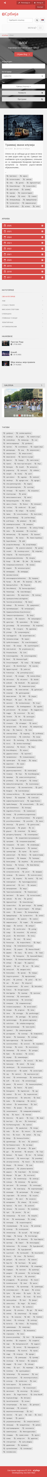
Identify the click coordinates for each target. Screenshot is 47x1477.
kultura (36, 1391)
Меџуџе (9, 700)
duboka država (35, 676)
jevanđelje (38, 1158)
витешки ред (10, 534)
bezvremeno (33, 1047)
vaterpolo (23, 470)
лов (36, 1374)
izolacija (9, 1182)
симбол (35, 919)
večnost (9, 1104)
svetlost (9, 1094)
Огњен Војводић (12, 663)
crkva (19, 1256)
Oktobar (20, 1165)
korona (19, 1276)
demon (33, 1101)
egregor (37, 480)
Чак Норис (22, 1263)
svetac (8, 939)
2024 (9, 237)
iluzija (32, 1064)
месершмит (10, 919)
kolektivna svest (11, 1283)
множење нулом (24, 568)
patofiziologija (33, 1013)
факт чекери (14, 189)
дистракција (24, 1192)
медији (8, 1364)
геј (7, 1317)
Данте (21, 1118)
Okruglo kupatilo (23, 990)
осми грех (34, 797)
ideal (25, 1283)
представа (21, 797)
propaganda (10, 1280)
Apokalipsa (39, 1337)
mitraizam (37, 504)
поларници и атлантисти (14, 565)
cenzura (30, 1061)
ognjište (39, 706)
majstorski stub (32, 1094)
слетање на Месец (12, 794)
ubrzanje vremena (12, 1162)
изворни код (37, 727)
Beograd (9, 791)
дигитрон (36, 1405)
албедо (8, 963)
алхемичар (10, 1286)
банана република (35, 1084)
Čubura (8, 990)
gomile (21, 183)
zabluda (28, 179)
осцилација (10, 868)
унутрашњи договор (13, 1421)
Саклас (21, 538)
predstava (9, 781)
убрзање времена (26, 1168)
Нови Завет (22, 1172)
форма (19, 1108)
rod (36, 440)
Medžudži (21, 683)
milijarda (9, 555)
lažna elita (27, 1098)
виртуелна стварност (13, 1061)
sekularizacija (10, 1233)
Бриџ (25, 1405)
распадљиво (10, 1034)
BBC (28, 1317)
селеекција (37, 1185)
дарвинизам (10, 1445)
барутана (25, 534)
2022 (9, 248)
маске (34, 723)
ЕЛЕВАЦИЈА (6, 314)
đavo (40, 1061)
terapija (9, 1010)
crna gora (20, 629)
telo (20, 1121)
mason (36, 1280)
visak (8, 1307)
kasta (8, 1101)
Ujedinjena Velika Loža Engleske (17, 598)
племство (18, 1317)
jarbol (30, 980)
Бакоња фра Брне (28, 588)
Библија (40, 1155)
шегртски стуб (11, 1071)
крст (18, 1367)
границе (34, 848)
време (8, 1037)
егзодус (36, 1192)
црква (34, 1263)
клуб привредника (12, 1428)
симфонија (26, 1327)
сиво (30, 1415)
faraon (27, 1162)
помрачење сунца (28, 686)
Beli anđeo (38, 986)
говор (26, 663)
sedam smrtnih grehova (27, 777)
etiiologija (19, 1013)
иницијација (10, 1351)
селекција (23, 1185)
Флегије (28, 1115)
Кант (24, 1300)
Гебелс (21, 1324)
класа (8, 1077)
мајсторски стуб (32, 1074)
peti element (10, 710)
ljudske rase (23, 1381)
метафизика (10, 1202)
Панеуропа (20, 956)
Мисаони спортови (10, 309)
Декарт (34, 1300)
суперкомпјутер (23, 632)
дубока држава (24, 693)
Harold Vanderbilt (12, 1401)
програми (9, 841)
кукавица (24, 868)
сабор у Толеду (38, 528)
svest (20, 1206)
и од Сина (33, 531)
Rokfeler (39, 1317)
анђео (18, 1293)
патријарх (9, 1266)
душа (33, 1148)
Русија (8, 582)
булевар (35, 1357)
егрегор (9, 1357)
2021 (9, 254)
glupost (8, 831)
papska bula (23, 1128)
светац (30, 953)
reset (8, 878)
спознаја (24, 1246)
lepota (35, 1351)
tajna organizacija (12, 1040)
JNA (27, 561)
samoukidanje (25, 625)
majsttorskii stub (11, 1098)
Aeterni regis (24, 1158)
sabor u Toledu (11, 504)
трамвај (27, 189)
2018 (9, 271)
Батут (32, 615)
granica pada (10, 828)
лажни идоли (24, 996)
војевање (24, 1445)
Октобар (35, 1172)
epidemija (35, 1270)
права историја (38, 855)
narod (8, 740)
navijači (8, 474)
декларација (10, 450)
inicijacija (20, 1354)
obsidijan (25, 710)
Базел (8, 646)
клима (8, 1438)
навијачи (34, 1361)
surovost (27, 1044)
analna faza (10, 747)
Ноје (20, 774)
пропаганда (24, 1286)
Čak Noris (30, 1256)
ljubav (30, 1088)
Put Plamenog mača (13, 1125)
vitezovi (27, 1131)
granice (21, 824)
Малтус (23, 855)
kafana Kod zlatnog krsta (14, 784)
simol (8, 929)
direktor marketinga (23, 743)
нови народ (21, 1189)
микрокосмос (34, 450)
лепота (19, 1347)
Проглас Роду (17, 342)
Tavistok (9, 716)
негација (9, 491)
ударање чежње (12, 754)
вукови (23, 973)
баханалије (21, 1037)
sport (30, 474)
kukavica (22, 875)
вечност (20, 1084)
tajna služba (28, 1040)
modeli (8, 551)
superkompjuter (33, 646)
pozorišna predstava (23, 818)
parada (8, 1310)
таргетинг (27, 754)
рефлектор (10, 470)
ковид (33, 1219)
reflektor (36, 470)
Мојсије (9, 1175)
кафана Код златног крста (15, 801)
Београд (28, 808)
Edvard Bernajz (15, 186)
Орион (8, 464)
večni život (9, 1023)
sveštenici (29, 1307)
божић (21, 467)
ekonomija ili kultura (30, 1378)
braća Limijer (10, 787)
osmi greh (22, 781)
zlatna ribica (10, 1303)
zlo (33, 828)
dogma (29, 484)
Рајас (8, 956)
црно (20, 1415)
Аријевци (9, 777)
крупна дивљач (24, 1371)
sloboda (23, 1050)
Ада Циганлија (30, 976)
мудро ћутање (35, 801)
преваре (9, 1418)
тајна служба (30, 1027)
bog (38, 1135)
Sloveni (22, 747)
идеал (27, 1290)
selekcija (35, 1179)
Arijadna (19, 878)
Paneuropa (10, 942)
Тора (41, 1152)
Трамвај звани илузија (20, 144)
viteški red (21, 507)
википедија (10, 1408)
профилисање (11, 757)
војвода (37, 663)
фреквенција (10, 1142)
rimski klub (21, 831)
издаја (8, 926)
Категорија (6, 71)
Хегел (39, 1297)
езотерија (9, 1222)
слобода (34, 1037)
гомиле (33, 196)
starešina (9, 1340)
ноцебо (35, 1195)
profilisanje (39, 733)
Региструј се (25, 3)
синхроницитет (11, 1111)
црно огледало (11, 720)
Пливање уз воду (9, 318)
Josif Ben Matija (30, 518)
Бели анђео (10, 973)
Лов (3, 301)
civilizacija (21, 1320)
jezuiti (8, 936)
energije (21, 676)
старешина (10, 1334)
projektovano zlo (28, 649)
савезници (10, 706)
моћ (7, 1081)
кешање (9, 619)
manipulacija (10, 1216)
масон (35, 1283)
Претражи (22, 99)
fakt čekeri (13, 176)
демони (21, 1418)
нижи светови (23, 690)
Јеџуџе (34, 696)
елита (23, 196)
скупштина (10, 858)
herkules (21, 605)
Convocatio (10, 1158)
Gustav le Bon (30, 186)
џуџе (20, 700)
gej (31, 1310)
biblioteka (24, 1239)
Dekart (33, 1303)
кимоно (34, 1260)
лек (7, 1219)
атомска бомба (28, 804)
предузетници (24, 1425)
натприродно (29, 609)
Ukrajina (32, 558)
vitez (18, 939)
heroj (32, 936)
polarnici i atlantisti (25, 548)
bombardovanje (24, 703)
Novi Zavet (39, 1162)
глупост (35, 851)
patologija (22, 1017)
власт (41, 1367)
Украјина (35, 578)
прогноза (36, 993)
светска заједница (12, 443)
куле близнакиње (12, 808)
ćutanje (34, 781)
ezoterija (9, 1229)
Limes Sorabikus (22, 514)
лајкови (12, 193)
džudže (36, 679)
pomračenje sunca (26, 673)
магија (25, 727)
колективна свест (12, 1290)
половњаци (27, 1448)
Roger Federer (22, 1394)
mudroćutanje (34, 784)
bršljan (21, 511)
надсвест (22, 491)
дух (7, 1152)
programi (39, 818)
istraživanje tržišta (36, 740)
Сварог (21, 1243)
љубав (25, 1071)
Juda (30, 1165)
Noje (33, 747)
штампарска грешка (13, 524)
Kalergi (8, 946)
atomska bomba (27, 787)
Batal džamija (34, 865)
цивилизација (11, 1327)
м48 (18, 582)
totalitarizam (31, 811)
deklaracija (24, 440)
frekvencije (10, 673)
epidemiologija (11, 1020)
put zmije (9, 1128)
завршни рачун (30, 203)
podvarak (22, 1273)
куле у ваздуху (27, 1442)
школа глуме (37, 1071)
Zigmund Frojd (35, 183)
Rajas (38, 942)
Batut (30, 602)
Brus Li (8, 1256)
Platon (8, 1108)
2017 (9, 277)
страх (30, 1108)
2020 (9, 260)
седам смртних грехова (34, 794)
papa (33, 507)
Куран (20, 1155)
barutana (9, 511)
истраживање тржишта (14, 767)
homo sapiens (11, 1384)
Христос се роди (27, 457)
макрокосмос (11, 453)
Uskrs (30, 700)
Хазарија (23, 858)
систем (30, 1054)
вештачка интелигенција (14, 1411)
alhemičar (31, 1276)
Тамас (41, 953)
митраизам (19, 531)
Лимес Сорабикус (36, 538)
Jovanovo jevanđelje (13, 1337)
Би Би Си (9, 1324)
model (8, 1179)
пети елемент (27, 720)
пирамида (29, 1367)
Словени (9, 774)
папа (8, 531)
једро (19, 963)
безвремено (38, 1034)
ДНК (23, 541)
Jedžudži (9, 683)
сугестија (30, 487)
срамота (23, 919)
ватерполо (33, 467)
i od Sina (9, 507)
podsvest (31, 1206)
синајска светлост (33, 1421)
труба (29, 1293)
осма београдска (31, 642)
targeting (26, 733)
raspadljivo (39, 1044)
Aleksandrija (10, 1239)
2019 (9, 266)
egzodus (34, 1182)
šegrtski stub (25, 1091)
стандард (9, 1435)
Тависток (19, 730)
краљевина (23, 622)
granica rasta (35, 824)
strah (8, 818)
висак (40, 1310)
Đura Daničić (39, 1253)
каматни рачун (11, 1431)
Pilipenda (27, 585)
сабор (37, 966)
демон (8, 1084)
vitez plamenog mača (13, 484)
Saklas (8, 514)
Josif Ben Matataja (12, 518)
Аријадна (39, 872)
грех (41, 804)
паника (32, 565)
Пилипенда (10, 592)
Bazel (8, 659)
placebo (18, 1212)
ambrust (33, 932)
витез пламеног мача (13, 497)
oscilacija (9, 875)
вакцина (30, 1152)
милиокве (23, 528)
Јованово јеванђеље (13, 1330)
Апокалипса (31, 1330)
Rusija (8, 561)
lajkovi (25, 176)
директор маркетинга (13, 770)
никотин (9, 1415)
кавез (22, 845)
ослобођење (22, 447)
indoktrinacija (21, 1179)
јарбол (8, 966)
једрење (31, 963)
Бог (30, 1155)
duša (8, 1131)
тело (23, 1142)
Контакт (40, 7)
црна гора (9, 622)
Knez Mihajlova (11, 750)
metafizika (34, 1209)
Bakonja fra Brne (12, 585)
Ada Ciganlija (10, 993)
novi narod (30, 1175)
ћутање (9, 797)
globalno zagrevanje (29, 1020)
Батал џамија (10, 861)
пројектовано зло (29, 636)
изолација (9, 1192)
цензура (35, 1050)
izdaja (8, 932)
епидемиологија (25, 1003)
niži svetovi (10, 679)
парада (34, 1313)
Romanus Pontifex (23, 1138)
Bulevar (22, 1361)
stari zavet (9, 1185)
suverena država (11, 1044)
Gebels (8, 1320)
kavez (41, 821)
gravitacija (24, 1280)
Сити (30, 730)
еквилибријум (22, 1057)
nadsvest (36, 477)
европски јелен (11, 1378)
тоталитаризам (33, 834)
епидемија (38, 1266)
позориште (10, 845)
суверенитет (34, 605)
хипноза (23, 1195)
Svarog (19, 1236)
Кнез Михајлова (33, 774)
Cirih (24, 652)
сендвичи (35, 1340)
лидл (8, 1344)
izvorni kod (21, 713)
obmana (9, 1209)
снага (8, 1347)
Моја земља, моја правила (23, 362)
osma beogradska (30, 656)
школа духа (30, 716)
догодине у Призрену (13, 834)
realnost (29, 1125)
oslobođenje (10, 440)
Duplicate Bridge (12, 1398)
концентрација (11, 1405)
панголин (22, 1270)
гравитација (39, 1286)
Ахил (41, 1118)
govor (8, 666)
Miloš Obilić (21, 936)
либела (8, 1313)
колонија (24, 1034)
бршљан (37, 534)
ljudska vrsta (26, 1384)
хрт (18, 966)
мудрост (37, 1344)
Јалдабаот (9, 548)
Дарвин (8, 953)
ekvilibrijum (10, 1067)
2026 (9, 225)
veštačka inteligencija (27, 1023)
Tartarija (21, 865)
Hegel (23, 1303)
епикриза (9, 1003)
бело (39, 1415)
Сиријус (21, 460)
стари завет (10, 1195)
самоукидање (36, 619)
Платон (19, 1088)
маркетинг (10, 764)
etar (32, 713)
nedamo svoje (35, 437)
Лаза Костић (10, 1249)
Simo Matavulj (11, 588)
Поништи (22, 93)
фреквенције (11, 686)
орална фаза (10, 760)
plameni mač (10, 885)
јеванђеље (10, 1168)
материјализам (11, 888)
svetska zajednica (25, 433)
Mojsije (8, 1165)
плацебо (34, 1216)
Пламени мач (32, 892)
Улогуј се (40, 3)
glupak (23, 828)
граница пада (11, 851)
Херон (17, 1115)
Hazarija (9, 865)
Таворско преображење (15, 615)
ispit (7, 1212)
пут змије (29, 1145)
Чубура (34, 973)
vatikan (28, 1135)
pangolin (9, 1273)
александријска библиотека (16, 578)
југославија (10, 625)
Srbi (38, 1293)
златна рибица (11, 1300)
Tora (8, 1135)
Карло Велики (11, 541)
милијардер (10, 571)
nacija (38, 737)
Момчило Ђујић (21, 659)
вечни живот (31, 1007)
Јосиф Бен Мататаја (13, 545)
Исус (39, 464)
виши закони (10, 457)
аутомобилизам (11, 1448)
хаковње (19, 1054)
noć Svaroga (35, 1273)
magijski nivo (38, 710)
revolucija (9, 1361)
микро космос (27, 453)
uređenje (9, 437)
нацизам (9, 690)
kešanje (9, 605)
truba (28, 1297)
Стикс (32, 1118)
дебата (38, 1425)
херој (20, 953)
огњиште (9, 723)
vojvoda (35, 666)
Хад (7, 1115)
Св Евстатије (10, 1374)
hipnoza (9, 1206)
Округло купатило (12, 976)
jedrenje (19, 980)
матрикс (33, 885)
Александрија (34, 1243)
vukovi (26, 986)
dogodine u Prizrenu (13, 811)
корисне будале (26, 193)
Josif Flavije (10, 521)
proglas (21, 437)
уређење (9, 433)
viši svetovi (23, 679)
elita (11, 183)
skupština (25, 861)
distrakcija (21, 1182)
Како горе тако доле (24, 464)
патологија (28, 1000)
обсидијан (22, 723)
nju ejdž (24, 1233)
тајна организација (12, 1027)
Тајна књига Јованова (13, 892)
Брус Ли (9, 1263)
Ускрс (38, 703)
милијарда (24, 571)
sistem (22, 1064)
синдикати (22, 1340)
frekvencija (31, 1121)
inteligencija (20, 1101)
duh (17, 1131)
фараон (9, 1172)
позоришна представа (27, 841)
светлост (18, 1074)
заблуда (12, 196)
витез (29, 497)
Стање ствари (8, 305)
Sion (27, 1337)
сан (27, 966)
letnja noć (28, 983)
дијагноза (34, 1438)
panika (40, 548)
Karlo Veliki (37, 514)
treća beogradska (12, 656)
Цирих (27, 639)
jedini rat (27, 669)
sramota (19, 926)
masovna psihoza (24, 555)
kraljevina (39, 625)
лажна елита (37, 1077)
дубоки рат (38, 690)
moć (19, 1094)
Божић (14, 352)
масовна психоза (12, 575)
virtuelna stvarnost (27, 1067)
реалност (34, 1142)
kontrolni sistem (36, 875)
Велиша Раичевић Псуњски (27, 959)
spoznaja (9, 1243)
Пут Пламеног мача (13, 1145)
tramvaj (37, 595)
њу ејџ (25, 1226)
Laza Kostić (10, 1253)
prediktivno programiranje (26, 814)
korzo (8, 743)
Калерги (9, 959)
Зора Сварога (38, 1239)
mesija (35, 1128)
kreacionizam (31, 1388)
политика (9, 1371)
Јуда (19, 1175)
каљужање (25, 1374)
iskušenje (9, 480)
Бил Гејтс (9, 1121)
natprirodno (10, 595)
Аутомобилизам (9, 327)
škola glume (10, 1091)
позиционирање (28, 757)
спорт (20, 1364)
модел (8, 1189)
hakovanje (9, 1064)
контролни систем (12, 872)
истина (27, 206)
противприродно (12, 609)
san (7, 983)
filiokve (25, 504)
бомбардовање (25, 706)
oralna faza (26, 737)
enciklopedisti (23, 1229)
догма (24, 494)
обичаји (30, 1364)
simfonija (34, 1320)
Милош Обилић (34, 949)
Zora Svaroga (32, 1236)
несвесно (32, 1199)
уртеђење (28, 443)
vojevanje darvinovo (13, 1388)
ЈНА (39, 582)
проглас (9, 447)
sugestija (24, 477)
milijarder (38, 551)
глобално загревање (13, 1007)
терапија (24, 993)
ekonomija (23, 1391)
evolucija (9, 1381)
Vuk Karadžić (24, 1253)
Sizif (35, 1104)
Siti (19, 716)
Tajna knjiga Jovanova (29, 882)
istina (37, 206)
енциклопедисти (25, 1222)
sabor (17, 983)
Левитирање (7, 322)
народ (34, 760)
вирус (25, 888)
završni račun (14, 206)
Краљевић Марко (36, 956)
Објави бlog (22, 54)
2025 (9, 231)
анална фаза (32, 770)
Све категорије (8, 296)
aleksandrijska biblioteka (14, 558)
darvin (8, 1394)
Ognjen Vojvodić (11, 669)
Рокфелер (33, 1324)
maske (8, 1276)
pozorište (29, 821)
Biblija (8, 1138)
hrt (40, 980)
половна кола (11, 1452)
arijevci (25, 750)
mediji (20, 474)
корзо (22, 764)
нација (23, 760)
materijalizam (11, 882)
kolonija (9, 1047)
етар (8, 730)
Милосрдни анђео (29, 1431)
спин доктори (11, 1442)
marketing (20, 740)
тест (22, 885)
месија (23, 1148)
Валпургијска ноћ (22, 1344)
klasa (38, 1098)
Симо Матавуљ (25, 592)
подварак (9, 1270)
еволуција (9, 1425)
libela (18, 1307)
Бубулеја (29, 582)
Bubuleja (37, 561)
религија (37, 1226)
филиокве (9, 528)
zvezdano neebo (12, 986)
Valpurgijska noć (33, 1347)
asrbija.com (21, 1438)
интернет (24, 1408)
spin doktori (10, 477)
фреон (37, 1435)
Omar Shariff (38, 1394)
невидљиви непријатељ (31, 1111)
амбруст (31, 926)
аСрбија (5, 35)
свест (21, 1199)
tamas (29, 939)
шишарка (29, 524)
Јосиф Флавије (31, 545)
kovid (23, 1216)
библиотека (10, 1246)
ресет (27, 872)
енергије (9, 693)
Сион (22, 1334)
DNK (34, 521)
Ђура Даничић (38, 1246)
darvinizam (10, 1391)
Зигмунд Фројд (15, 200)
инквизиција (34, 845)
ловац (8, 1367)
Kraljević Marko (25, 942)
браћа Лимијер (11, 804)
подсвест (9, 1199)
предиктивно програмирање (29, 838)
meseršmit (20, 932)
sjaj (36, 1091)
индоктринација (36, 1189)
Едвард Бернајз (31, 200)
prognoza (21, 1010)
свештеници (22, 1313)
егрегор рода (11, 494)
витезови (18, 1152)
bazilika (32, 511)
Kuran (18, 1135)
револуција (22, 1357)
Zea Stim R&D (29, 1473)
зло (7, 848)
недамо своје (38, 447)
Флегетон (9, 1118)
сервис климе (23, 1435)
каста (17, 1081)
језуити (19, 949)
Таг (3, 82)
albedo (8, 949)
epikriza (34, 1017)
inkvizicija (9, 824)
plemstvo (20, 1310)
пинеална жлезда (12, 639)
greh (40, 787)
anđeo (18, 1297)
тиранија (9, 838)
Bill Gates (27, 1398)
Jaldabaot (23, 521)
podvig (34, 929)
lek (28, 1212)
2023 (9, 243)
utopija (19, 646)
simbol (41, 915)
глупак (24, 851)
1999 (23, 696)
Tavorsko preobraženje (14, 602)
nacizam (9, 676)
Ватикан (9, 1155)
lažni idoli (9, 1017)
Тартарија (35, 858)
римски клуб (10, 855)
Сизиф (8, 1088)
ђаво (8, 1054)
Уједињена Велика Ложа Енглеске (18, 612)
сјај (7, 1074)
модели (9, 568)
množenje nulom (23, 551)
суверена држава (25, 1030)
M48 (18, 561)
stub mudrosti (11, 649)
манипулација (20, 1219)
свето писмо (34, 460)
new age (36, 1233)
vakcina (38, 1131)
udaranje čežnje (11, 733)
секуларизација (11, 1226)
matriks (30, 878)
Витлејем (9, 467)
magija (8, 713)
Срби (8, 1293)
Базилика (9, 538)
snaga (8, 1354)
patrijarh (9, 1260)
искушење (35, 491)
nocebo (35, 1202)
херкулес (22, 619)
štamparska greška (12, 501)
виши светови (11, 696)
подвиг (25, 922)
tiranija (8, 814)
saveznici (9, 703)
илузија (8, 1057)
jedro (8, 980)
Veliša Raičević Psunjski (25, 946)
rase (34, 1381)
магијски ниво (11, 727)
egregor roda (23, 480)
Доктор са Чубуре (23, 149)
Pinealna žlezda (11, 652)
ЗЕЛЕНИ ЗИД (24, 1266)
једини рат (34, 683)
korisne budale (15, 179)
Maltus (33, 831)
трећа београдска (12, 642)
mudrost (24, 1351)
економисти (29, 1428)
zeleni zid (22, 1260)
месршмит (37, 922)
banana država (23, 1104)
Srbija (8, 629)
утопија (9, 632)
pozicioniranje (11, 737)
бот (31, 1411)
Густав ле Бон (14, 203)
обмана (23, 1202)
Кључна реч (7, 61)
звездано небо (25, 969)
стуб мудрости (11, 636)
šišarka (27, 501)
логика (27, 1401)
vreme (20, 1047)
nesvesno (21, 1209)
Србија (36, 622)
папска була (10, 1148)
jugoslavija (32, 629)
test (40, 878)
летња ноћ (10, 969)
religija (8, 1236)
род (22, 450)
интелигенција (22, 1077)
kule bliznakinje (23, 791)
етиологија (10, 996)
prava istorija (38, 861)
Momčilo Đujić (21, 666)
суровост (9, 1030)
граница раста (20, 848)
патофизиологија (12, 1000)
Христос (9, 460)
